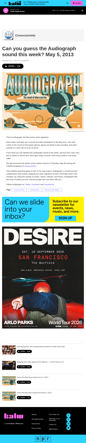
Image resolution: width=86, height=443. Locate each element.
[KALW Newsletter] (43, 209)
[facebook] (68, 415)
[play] (5, 10)
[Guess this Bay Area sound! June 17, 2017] (9, 380)
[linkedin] (68, 424)
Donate (78, 3)
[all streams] (83, 10)
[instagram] (68, 419)
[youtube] (68, 428)
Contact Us (52, 424)
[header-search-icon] (67, 3)
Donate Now (36, 423)
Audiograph (35, 190)
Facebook (35, 184)
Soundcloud (49, 184)
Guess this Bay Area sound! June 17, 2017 (32, 377)
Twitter (27, 184)
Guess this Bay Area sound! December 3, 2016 (34, 393)
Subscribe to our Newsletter (54, 419)
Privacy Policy (36, 428)
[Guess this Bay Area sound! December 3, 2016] (9, 396)
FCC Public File (54, 414)
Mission (34, 414)
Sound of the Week (52, 190)
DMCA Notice (53, 429)
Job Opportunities (37, 419)
